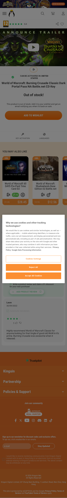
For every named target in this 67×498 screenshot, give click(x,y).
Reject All (33, 267)
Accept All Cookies (33, 276)
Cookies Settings (33, 259)
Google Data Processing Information (26, 250)
